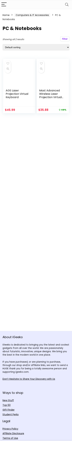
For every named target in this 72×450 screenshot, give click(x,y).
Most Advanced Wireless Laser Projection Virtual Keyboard (50, 95)
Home (6, 15)
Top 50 (7, 405)
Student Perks (11, 414)
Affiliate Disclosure (13, 433)
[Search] (67, 4)
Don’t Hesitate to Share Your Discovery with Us (29, 379)
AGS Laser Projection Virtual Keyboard (17, 94)
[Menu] (4, 4)
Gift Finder (9, 409)
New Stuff (8, 400)
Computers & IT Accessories (32, 15)
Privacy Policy (10, 428)
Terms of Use (10, 438)
